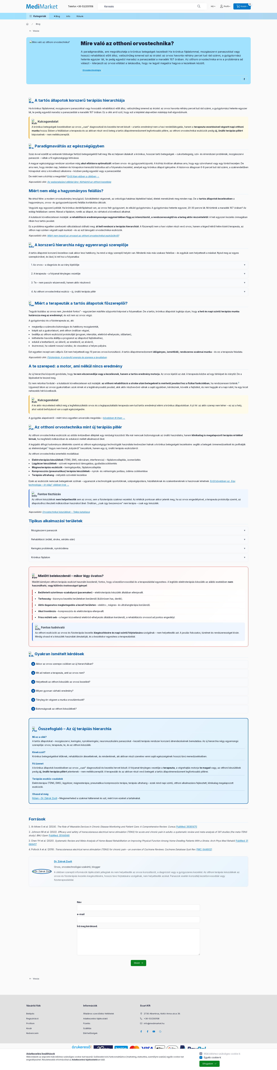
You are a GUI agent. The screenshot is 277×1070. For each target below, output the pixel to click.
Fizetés (86, 1023)
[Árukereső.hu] (81, 1046)
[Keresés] (199, 6)
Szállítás (87, 1028)
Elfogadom (208, 1063)
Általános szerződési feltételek (98, 1013)
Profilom (30, 1023)
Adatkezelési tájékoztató (95, 1018)
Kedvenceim (32, 1033)
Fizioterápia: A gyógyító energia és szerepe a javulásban (77, 357)
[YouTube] (154, 1031)
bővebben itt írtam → (114, 418)
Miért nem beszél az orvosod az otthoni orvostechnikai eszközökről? (83, 235)
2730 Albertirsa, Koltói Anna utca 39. (162, 1013)
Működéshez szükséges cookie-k (222, 1053)
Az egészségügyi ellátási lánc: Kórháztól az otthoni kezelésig (79, 181)
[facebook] (244, 79)
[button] (37, 16)
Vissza (36, 31)
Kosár (29, 1028)
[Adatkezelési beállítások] (160, 1031)
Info (68, 16)
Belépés (30, 1013)
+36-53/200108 (85, 6)
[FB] (147, 1031)
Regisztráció (32, 1018)
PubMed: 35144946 (59, 835)
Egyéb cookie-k (212, 1057)
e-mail (80, 914)
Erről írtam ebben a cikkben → (83, 176)
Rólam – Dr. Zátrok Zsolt (44, 798)
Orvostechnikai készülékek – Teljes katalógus (66, 512)
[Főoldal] (27, 24)
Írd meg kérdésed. (87, 926)
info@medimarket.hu (154, 1023)
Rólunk (80, 16)
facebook (141, 1031)
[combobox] (152, 6)
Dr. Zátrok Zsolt (63, 861)
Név (79, 902)
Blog (58, 16)
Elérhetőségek (90, 1033)
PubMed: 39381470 (186, 826)
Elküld (137, 963)
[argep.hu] (103, 1048)
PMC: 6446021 (204, 849)
